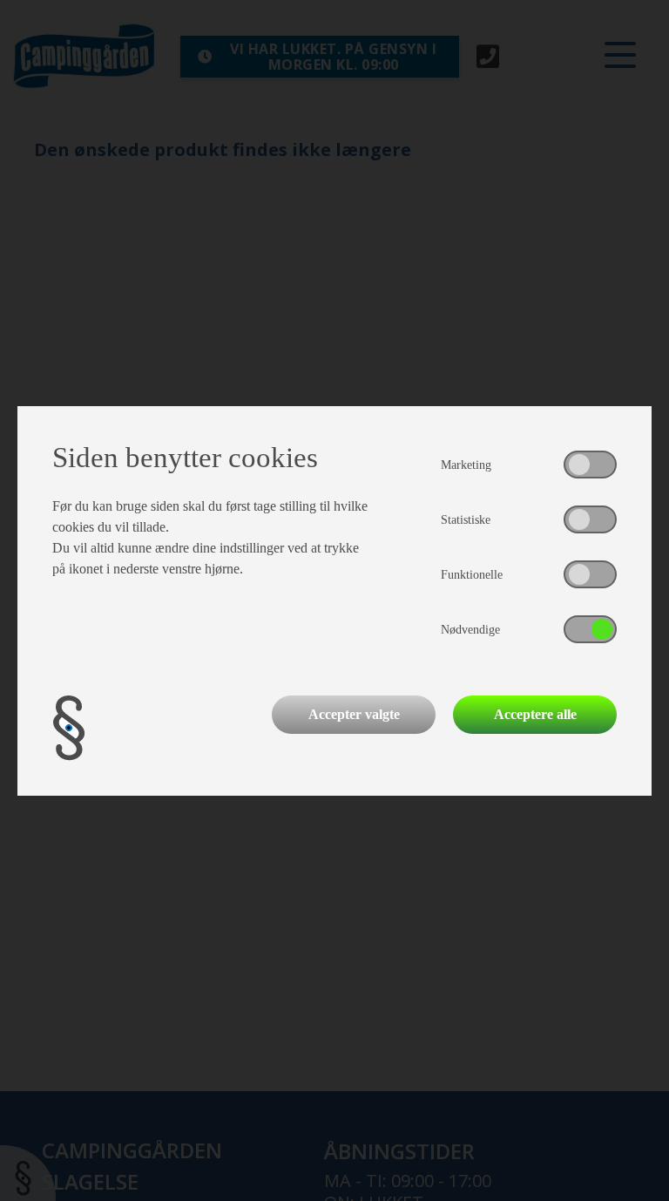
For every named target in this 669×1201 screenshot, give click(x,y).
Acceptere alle (535, 714)
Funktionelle (472, 574)
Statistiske (465, 519)
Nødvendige (470, 629)
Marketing (466, 465)
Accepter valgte (354, 714)
